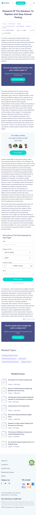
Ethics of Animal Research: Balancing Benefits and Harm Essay (20, 390)
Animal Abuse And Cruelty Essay (18, 406)
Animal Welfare (20, 26)
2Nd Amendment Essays (9, 359)
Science (19, 24)
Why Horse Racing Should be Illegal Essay (20, 416)
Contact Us (4, 465)
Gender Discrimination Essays (10, 362)
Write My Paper (18, 279)
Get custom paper (18, 79)
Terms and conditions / (7, 493)
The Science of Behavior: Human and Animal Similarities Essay (20, 433)
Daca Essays (22, 359)
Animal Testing (10, 26)
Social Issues (11, 24)
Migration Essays (26, 362)
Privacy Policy (13, 495)
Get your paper (18, 337)
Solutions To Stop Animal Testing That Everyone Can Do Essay (20, 424)
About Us (4, 461)
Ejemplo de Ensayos (7, 472)
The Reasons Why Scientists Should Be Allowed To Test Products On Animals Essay (20, 398)
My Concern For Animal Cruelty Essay (20, 380)
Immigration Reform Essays (9, 355)
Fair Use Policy (16, 493)
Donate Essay (5, 468)
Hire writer (20, 3)
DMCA (3, 476)
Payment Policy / (5, 495)
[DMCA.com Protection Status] (32, 463)
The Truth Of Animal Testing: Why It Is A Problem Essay (21, 443)
